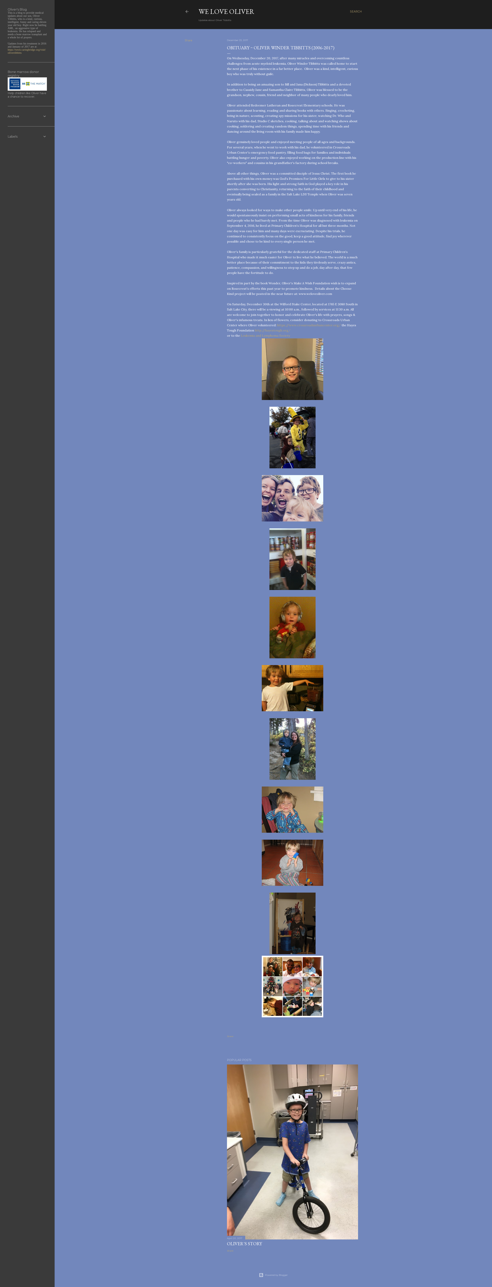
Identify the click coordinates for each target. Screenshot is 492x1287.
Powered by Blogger (276, 1275)
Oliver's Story (244, 1244)
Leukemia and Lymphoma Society (265, 335)
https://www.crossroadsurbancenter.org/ (309, 325)
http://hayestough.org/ (272, 330)
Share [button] (188, 40)
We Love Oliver (226, 11)
